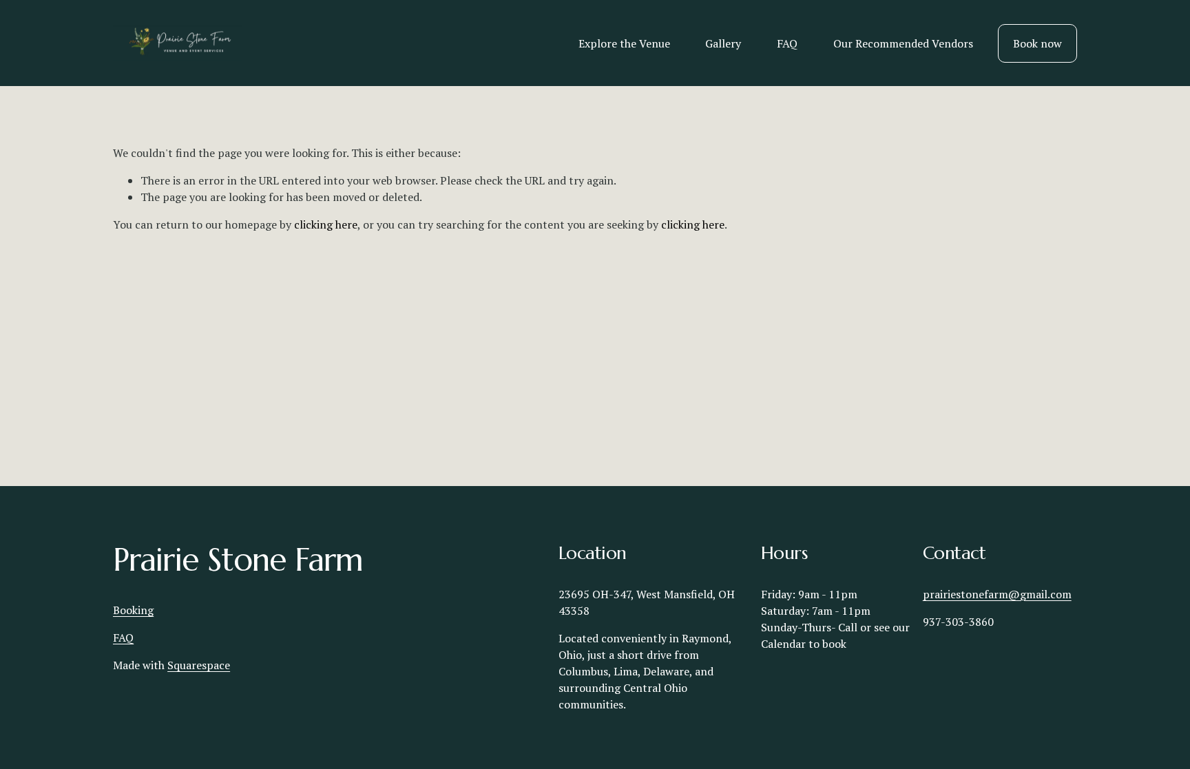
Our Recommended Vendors (903, 43)
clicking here (325, 224)
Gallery (723, 43)
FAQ (787, 43)
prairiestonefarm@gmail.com (997, 594)
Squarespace (198, 665)
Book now (1037, 43)
